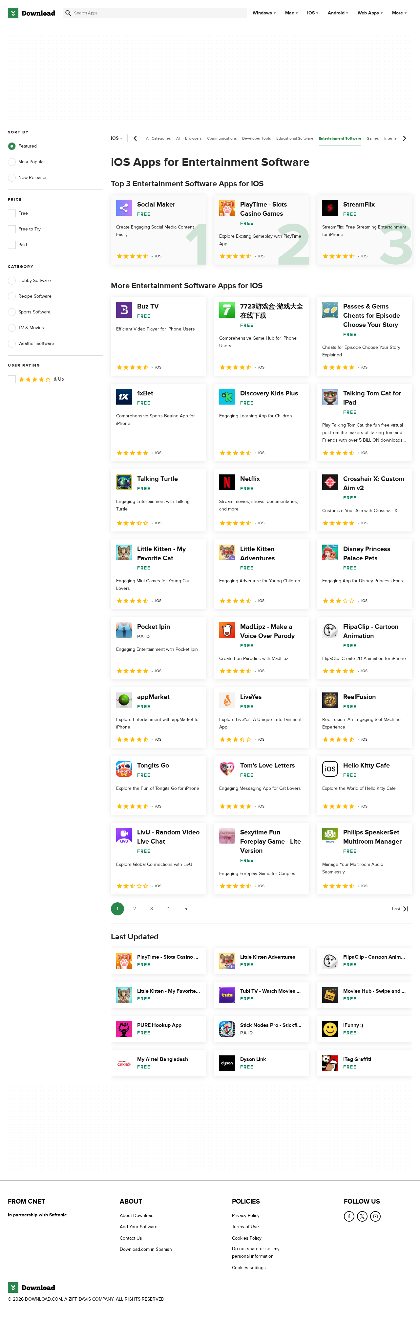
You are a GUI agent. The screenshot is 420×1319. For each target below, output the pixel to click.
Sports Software (34, 312)
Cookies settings (249, 1267)
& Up (59, 379)
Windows (262, 13)
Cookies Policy (247, 1238)
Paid (22, 245)
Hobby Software (34, 280)
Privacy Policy (246, 1215)
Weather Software (36, 343)
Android (336, 13)
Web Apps (368, 13)
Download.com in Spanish (146, 1249)
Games (373, 138)
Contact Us (131, 1238)
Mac (289, 13)
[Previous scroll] (135, 138)
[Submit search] (68, 13)
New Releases (33, 177)
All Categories (158, 138)
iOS (311, 13)
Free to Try (29, 229)
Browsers (193, 138)
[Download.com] (31, 13)
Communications (222, 138)
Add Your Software (139, 1227)
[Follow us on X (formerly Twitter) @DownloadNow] (362, 1216)
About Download (137, 1215)
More (397, 13)
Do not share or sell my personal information (256, 1252)
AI (178, 138)
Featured (27, 146)
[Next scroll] (404, 138)
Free (23, 213)
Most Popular (31, 162)
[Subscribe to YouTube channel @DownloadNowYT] (375, 1216)
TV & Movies (31, 327)
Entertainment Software (340, 138)
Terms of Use (245, 1227)
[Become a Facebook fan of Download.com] (349, 1216)
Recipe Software (35, 296)
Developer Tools (256, 138)
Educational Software (294, 138)
